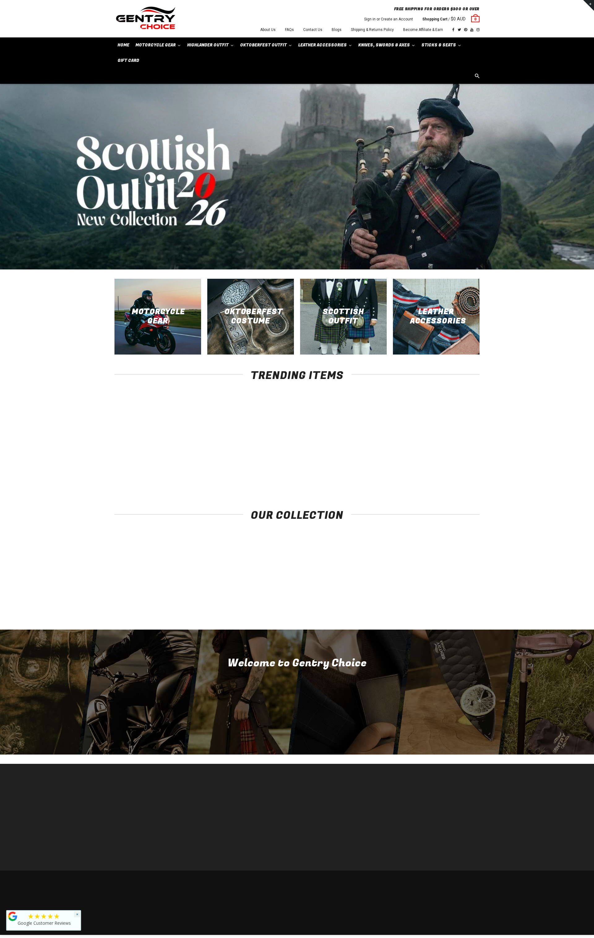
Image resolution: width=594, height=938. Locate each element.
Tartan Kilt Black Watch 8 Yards (445, 468)
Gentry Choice (154, 883)
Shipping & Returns (435, 883)
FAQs (289, 30)
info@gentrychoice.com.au (144, 813)
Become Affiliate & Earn (423, 30)
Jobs (212, 850)
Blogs (337, 30)
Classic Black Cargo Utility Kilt (371, 468)
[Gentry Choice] (145, 18)
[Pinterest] (465, 29)
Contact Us (312, 30)
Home (212, 794)
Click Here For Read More (297, 730)
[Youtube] (471, 29)
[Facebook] (453, 29)
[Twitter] (459, 29)
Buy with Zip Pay (221, 822)
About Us (268, 30)
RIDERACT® (218, 831)
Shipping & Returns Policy (372, 30)
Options (150, 456)
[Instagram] (478, 29)
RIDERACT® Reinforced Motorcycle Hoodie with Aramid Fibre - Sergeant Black (148, 474)
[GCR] (12, 916)
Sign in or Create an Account (388, 19)
